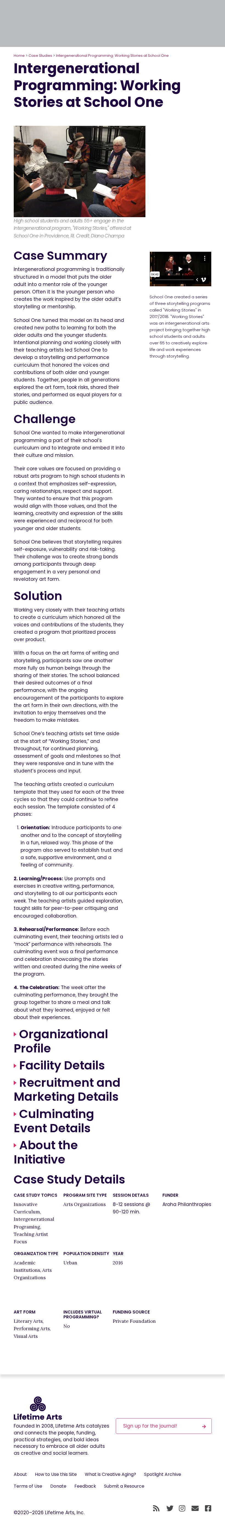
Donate (58, 1486)
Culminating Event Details (54, 1121)
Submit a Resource (124, 1486)
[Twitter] (169, 1508)
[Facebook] (208, 1508)
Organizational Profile (61, 1041)
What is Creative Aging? (110, 1474)
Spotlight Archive (162, 1474)
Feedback (85, 1486)
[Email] (195, 1508)
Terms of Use (28, 1486)
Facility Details (60, 1065)
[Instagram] (182, 1508)
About (20, 1474)
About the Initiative (46, 1152)
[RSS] (156, 1508)
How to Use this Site (56, 1474)
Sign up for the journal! (150, 1426)
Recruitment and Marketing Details (67, 1089)
